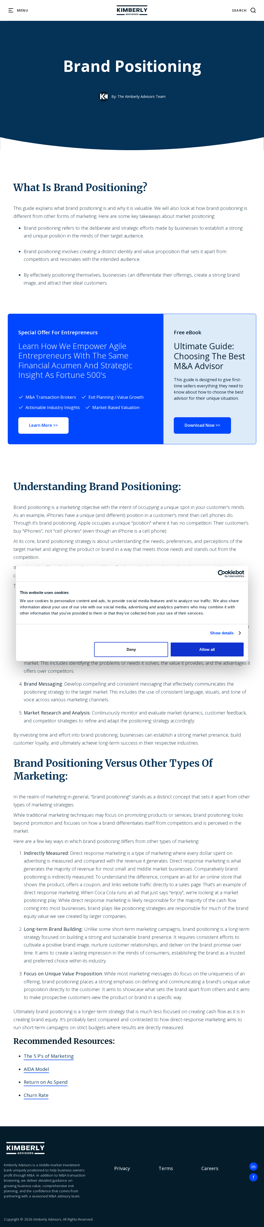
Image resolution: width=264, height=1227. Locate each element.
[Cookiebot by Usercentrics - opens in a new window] (221, 574)
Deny (131, 649)
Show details (222, 633)
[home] (132, 10)
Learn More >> (43, 425)
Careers (209, 1168)
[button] (18, 10)
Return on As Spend (46, 1082)
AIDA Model (36, 1069)
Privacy (122, 1168)
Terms (166, 1168)
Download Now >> (202, 425)
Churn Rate (36, 1095)
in (253, 1166)
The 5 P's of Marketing (49, 1056)
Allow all (207, 649)
